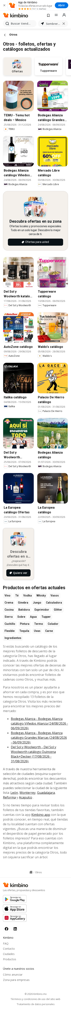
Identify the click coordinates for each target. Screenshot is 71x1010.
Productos (9, 959)
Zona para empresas (16, 980)
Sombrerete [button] (53, 24)
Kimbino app (40, 814)
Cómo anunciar (12, 974)
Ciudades (9, 954)
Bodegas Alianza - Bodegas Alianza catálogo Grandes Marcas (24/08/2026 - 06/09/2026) (39, 737)
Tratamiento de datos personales (35, 1004)
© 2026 (36, 994)
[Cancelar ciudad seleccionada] (64, 24)
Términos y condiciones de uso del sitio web (35, 999)
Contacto (9, 948)
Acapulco (25, 797)
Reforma (9, 797)
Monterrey (28, 792)
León (14, 792)
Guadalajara (46, 792)
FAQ (5, 943)
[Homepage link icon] (31, 872)
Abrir (61, 5)
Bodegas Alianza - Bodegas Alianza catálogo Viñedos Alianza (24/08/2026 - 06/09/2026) (39, 723)
